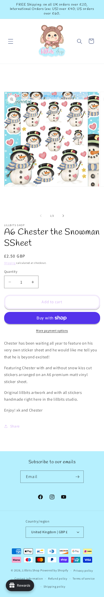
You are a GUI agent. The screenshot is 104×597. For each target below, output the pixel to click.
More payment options (52, 331)
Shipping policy (55, 586)
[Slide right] (63, 215)
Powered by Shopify (54, 570)
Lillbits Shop (31, 570)
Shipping (10, 263)
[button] (10, 41)
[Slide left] (41, 215)
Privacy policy (83, 570)
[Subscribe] (77, 477)
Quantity (11, 271)
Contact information (29, 578)
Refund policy (57, 578)
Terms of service (84, 578)
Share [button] (15, 426)
